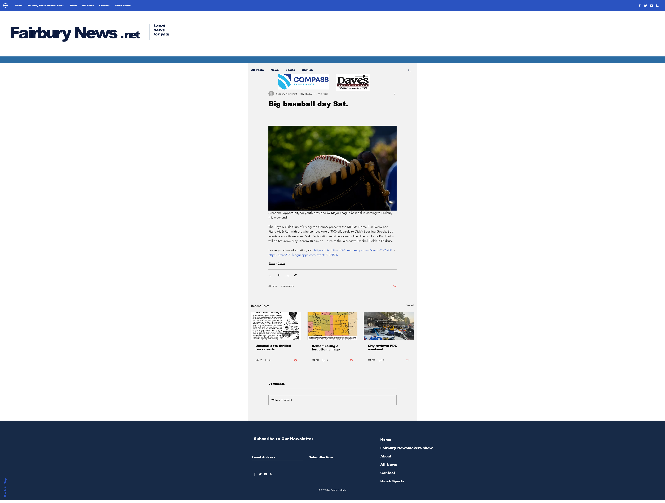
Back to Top (5, 487)
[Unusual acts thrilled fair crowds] (276, 326)
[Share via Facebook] (270, 275)
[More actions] (394, 94)
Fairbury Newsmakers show (406, 448)
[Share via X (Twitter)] (278, 275)
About (385, 456)
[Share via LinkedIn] (287, 275)
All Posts (257, 69)
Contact (387, 473)
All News (388, 464)
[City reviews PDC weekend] (389, 326)
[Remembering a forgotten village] (333, 326)
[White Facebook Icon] (255, 474)
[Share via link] (295, 275)
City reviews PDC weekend (382, 347)
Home (385, 440)
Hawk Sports (392, 481)
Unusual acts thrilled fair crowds (273, 347)
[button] (409, 70)
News (275, 69)
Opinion (307, 69)
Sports (290, 69)
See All (410, 305)
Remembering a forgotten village (326, 347)
